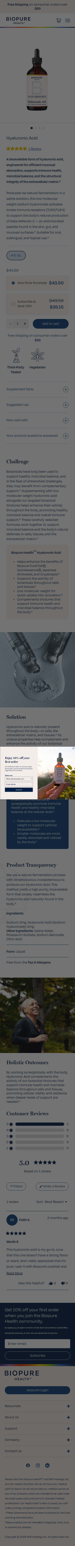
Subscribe (19, 790)
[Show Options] (31, 779)
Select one (8, 775)
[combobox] (18, 779)
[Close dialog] (73, 748)
